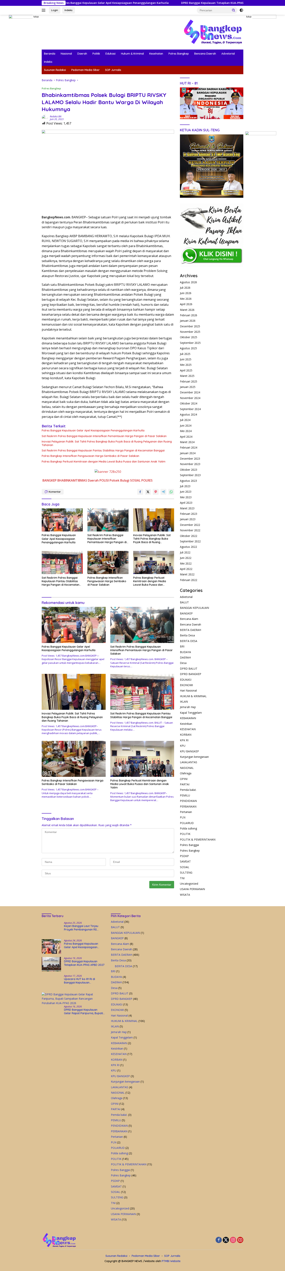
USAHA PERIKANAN (192, 889)
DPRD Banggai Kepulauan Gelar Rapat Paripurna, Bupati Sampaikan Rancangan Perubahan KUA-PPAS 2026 (83, 1011)
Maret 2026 (187, 310)
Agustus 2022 (188, 547)
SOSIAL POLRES (141, 480)
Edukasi (110, 53)
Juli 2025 (185, 354)
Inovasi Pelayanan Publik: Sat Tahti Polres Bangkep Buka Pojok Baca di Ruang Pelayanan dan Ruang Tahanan (107, 443)
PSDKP (184, 856)
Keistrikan (186, 724)
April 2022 (186, 569)
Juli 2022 (185, 552)
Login (54, 10)
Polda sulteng (188, 828)
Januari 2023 (187, 519)
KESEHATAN (188, 729)
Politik (96, 53)
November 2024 (190, 398)
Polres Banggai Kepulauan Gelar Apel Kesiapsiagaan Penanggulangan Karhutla (93, 430)
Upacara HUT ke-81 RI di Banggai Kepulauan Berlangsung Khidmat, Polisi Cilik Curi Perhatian (82, 980)
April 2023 (186, 502)
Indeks (69, 10)
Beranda (49, 53)
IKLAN (184, 701)
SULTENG (186, 872)
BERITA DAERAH (190, 630)
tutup (36, 16)
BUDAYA (185, 652)
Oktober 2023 (188, 469)
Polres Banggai (189, 845)
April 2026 (186, 304)
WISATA (185, 894)
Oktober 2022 (188, 536)
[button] (234, 10)
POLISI (104, 480)
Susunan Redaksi (55, 70)
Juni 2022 (185, 558)
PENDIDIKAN (188, 801)
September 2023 (190, 475)
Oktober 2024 (188, 403)
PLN (182, 817)
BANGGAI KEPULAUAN (194, 608)
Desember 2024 (190, 392)
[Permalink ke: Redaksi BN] (45, 117)
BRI (182, 646)
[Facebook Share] (140, 492)
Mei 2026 (186, 299)
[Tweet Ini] (148, 492)
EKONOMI (186, 685)
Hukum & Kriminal (132, 53)
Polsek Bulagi (119, 480)
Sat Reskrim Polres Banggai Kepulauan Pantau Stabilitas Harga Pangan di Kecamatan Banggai (103, 450)
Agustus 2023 (188, 481)
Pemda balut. (188, 790)
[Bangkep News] (212, 32)
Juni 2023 (185, 491)
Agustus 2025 (188, 348)
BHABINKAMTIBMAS (72, 480)
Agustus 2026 (188, 282)
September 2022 (190, 541)
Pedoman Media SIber (85, 70)
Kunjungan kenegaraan (194, 757)
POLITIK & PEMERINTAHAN (197, 839)
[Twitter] (226, 1240)
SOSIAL (184, 867)
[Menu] (44, 10)
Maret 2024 (187, 442)
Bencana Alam (189, 619)
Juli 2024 (185, 420)
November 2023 (190, 464)
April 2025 (186, 370)
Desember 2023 (190, 458)
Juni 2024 (185, 425)
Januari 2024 (187, 453)
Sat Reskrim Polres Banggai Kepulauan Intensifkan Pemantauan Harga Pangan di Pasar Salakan (104, 436)
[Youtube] (240, 1240)
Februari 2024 (188, 447)
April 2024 (186, 436)
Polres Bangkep (178, 53)
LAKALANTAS (188, 762)
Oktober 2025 (188, 337)
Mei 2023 (186, 497)
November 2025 (190, 332)
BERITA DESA (188, 641)
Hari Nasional (188, 690)
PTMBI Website (171, 1261)
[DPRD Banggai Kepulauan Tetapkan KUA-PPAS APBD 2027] (51, 964)
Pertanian (186, 812)
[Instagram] (233, 1240)
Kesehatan (156, 53)
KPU (182, 745)
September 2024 (190, 409)
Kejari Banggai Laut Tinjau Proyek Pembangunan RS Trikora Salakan (81, 927)
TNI (182, 878)
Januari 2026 (187, 320)
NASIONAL (187, 768)
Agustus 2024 (188, 414)
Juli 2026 (185, 287)
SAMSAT (185, 861)
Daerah (82, 53)
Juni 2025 (185, 359)
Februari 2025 (188, 381)
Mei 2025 (186, 365)
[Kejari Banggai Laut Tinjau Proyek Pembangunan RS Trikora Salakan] (51, 929)
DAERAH (185, 657)
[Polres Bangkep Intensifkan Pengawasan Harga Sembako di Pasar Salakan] (108, 562)
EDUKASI (185, 679)
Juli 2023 (185, 486)
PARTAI (184, 784)
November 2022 (190, 530)
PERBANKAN (188, 806)
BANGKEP (49, 480)
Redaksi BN (55, 116)
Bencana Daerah (205, 53)
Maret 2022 (187, 574)
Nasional (66, 53)
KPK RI (184, 740)
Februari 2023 (188, 514)
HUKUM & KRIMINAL (193, 696)
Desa (183, 663)
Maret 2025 (187, 376)
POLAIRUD (187, 823)
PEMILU (185, 795)
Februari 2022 (188, 580)
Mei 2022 (186, 563)
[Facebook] (219, 1240)
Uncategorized (189, 883)
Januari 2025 (187, 387)
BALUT (184, 602)
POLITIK (185, 834)
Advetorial (228, 53)
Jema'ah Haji (188, 707)
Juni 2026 (185, 293)
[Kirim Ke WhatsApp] (171, 492)
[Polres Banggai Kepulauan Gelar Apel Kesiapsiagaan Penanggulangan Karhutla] (62, 519)
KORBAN (185, 734)
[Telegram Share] (163, 492)
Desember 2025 (190, 326)
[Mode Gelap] (241, 10)
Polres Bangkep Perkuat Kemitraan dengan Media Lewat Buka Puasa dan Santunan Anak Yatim (103, 461)
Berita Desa (187, 635)
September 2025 (190, 343)
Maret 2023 (187, 508)
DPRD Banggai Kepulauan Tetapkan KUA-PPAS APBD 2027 (165, 3)
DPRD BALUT (188, 668)
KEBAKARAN (188, 718)
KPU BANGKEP (189, 751)
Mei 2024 (186, 431)
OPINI (183, 779)
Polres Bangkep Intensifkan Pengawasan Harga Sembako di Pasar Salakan (90, 456)
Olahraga (185, 773)
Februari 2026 (188, 315)
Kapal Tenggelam (191, 712)
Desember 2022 (190, 525)
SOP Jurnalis (113, 70)
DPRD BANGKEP (190, 674)
